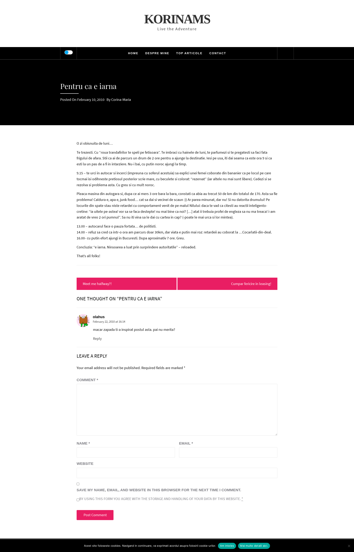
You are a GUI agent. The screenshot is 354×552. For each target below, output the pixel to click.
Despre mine (157, 53)
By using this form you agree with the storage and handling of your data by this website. (161, 498)
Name (83, 443)
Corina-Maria (121, 99)
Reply (97, 338)
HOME (133, 53)
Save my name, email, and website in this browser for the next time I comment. (159, 490)
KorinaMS (177, 19)
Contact (217, 53)
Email (186, 443)
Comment (87, 380)
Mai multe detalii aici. (254, 545)
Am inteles (227, 545)
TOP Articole (189, 53)
